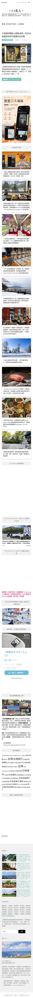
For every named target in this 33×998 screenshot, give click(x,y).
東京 (21, 781)
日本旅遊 (6, 775)
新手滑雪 (10, 767)
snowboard (5, 755)
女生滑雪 (24, 762)
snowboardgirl (13, 755)
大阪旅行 (12, 762)
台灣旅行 (18, 759)
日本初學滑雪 (11, 771)
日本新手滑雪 (18, 771)
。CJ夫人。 (16, 11)
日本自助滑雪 (6, 781)
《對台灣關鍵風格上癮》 (8, 719)
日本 (20, 766)
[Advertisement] (16, 815)
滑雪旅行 (15, 784)
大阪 (8, 762)
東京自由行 (9, 784)
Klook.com (5, 836)
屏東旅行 (4, 767)
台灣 (10, 759)
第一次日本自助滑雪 (22, 784)
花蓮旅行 (19, 787)
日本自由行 (14, 781)
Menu (5, 2)
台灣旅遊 (25, 759)
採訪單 (8, 737)
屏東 (28, 762)
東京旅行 (26, 781)
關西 (23, 787)
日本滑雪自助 (6, 778)
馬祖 (25, 787)
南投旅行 (5, 759)
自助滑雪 (10, 787)
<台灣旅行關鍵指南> (23, 723)
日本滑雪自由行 (14, 778)
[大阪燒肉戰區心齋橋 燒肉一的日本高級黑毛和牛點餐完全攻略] (16, 53)
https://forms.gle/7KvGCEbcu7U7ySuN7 (15, 745)
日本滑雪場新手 (20, 775)
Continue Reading (14, 79)
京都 (26, 755)
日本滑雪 (12, 775)
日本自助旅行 (24, 778)
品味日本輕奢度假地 (7, 40)
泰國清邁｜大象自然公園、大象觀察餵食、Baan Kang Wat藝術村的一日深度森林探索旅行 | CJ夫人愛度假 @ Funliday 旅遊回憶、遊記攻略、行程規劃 (16, 594)
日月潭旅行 (15, 766)
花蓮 (15, 787)
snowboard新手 (21, 755)
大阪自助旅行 (18, 762)
